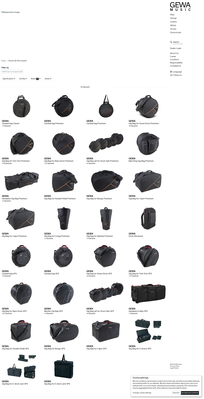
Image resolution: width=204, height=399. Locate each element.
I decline (175, 393)
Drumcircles (175, 33)
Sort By (22, 79)
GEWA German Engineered (11, 71)
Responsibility (176, 63)
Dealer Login (175, 48)
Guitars (173, 22)
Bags (3, 61)
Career (173, 56)
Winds (173, 25)
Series (47, 79)
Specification (8, 79)
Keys (172, 15)
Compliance (175, 66)
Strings (173, 18)
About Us (174, 53)
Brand (34, 79)
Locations (174, 60)
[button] (186, 71)
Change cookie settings (142, 393)
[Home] (180, 6)
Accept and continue (190, 393)
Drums (173, 29)
